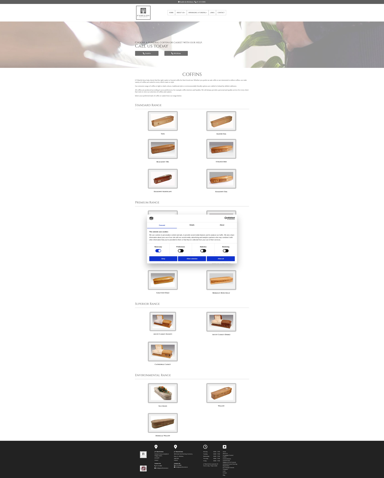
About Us (180, 13)
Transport (225, 469)
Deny (163, 259)
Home (171, 13)
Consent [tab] (162, 225)
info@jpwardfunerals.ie (162, 468)
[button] (147, 53)
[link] (181, 12)
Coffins (224, 457)
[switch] (181, 250)
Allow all (221, 259)
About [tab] (222, 225)
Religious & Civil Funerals (229, 462)
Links (212, 13)
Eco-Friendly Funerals (228, 467)
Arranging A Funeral (197, 13)
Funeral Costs (226, 460)
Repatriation (226, 465)
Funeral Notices (227, 458)
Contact (221, 13)
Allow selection (192, 259)
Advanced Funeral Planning (230, 464)
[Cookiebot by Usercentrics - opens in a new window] (226, 218)
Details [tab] (192, 225)
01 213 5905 (201, 2)
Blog (224, 475)
